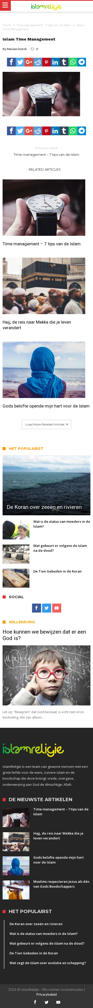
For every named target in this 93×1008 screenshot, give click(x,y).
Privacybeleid (46, 994)
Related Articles (45, 169)
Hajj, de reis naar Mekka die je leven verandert (37, 324)
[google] (29, 62)
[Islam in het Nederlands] (46, 6)
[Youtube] (56, 608)
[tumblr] (64, 62)
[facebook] (11, 62)
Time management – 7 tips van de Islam (46, 151)
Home (7, 25)
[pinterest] (46, 62)
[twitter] (20, 62)
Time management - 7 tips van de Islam (44, 25)
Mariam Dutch (17, 49)
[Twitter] (46, 608)
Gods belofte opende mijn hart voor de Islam (46, 406)
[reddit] (37, 62)
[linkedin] (55, 62)
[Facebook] (36, 608)
